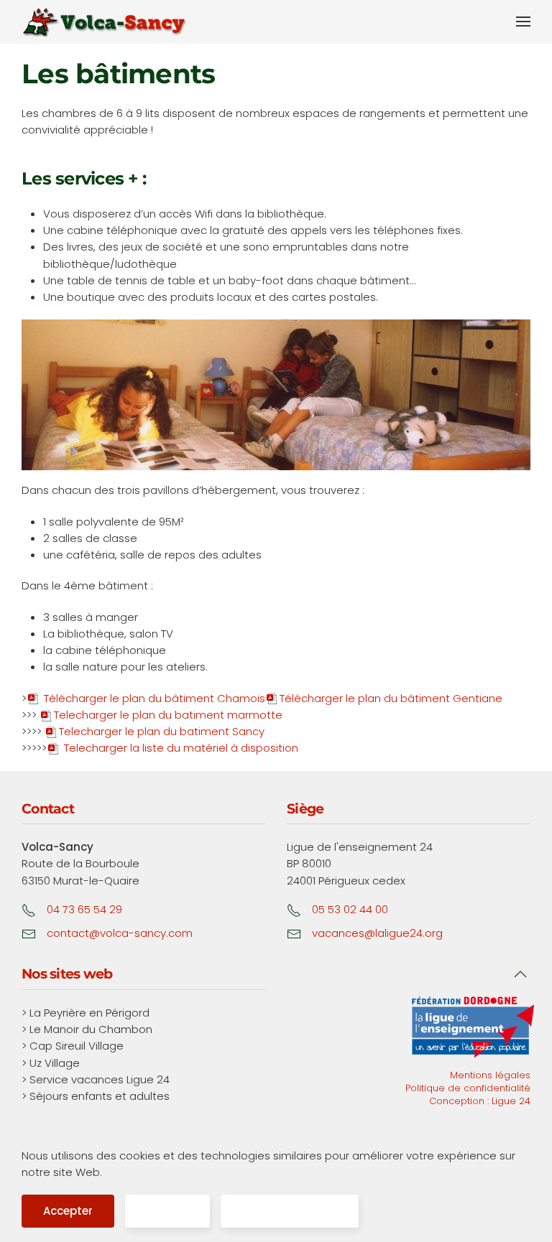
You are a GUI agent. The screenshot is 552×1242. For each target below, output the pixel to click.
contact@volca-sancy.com (120, 932)
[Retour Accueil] (104, 22)
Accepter (68, 1210)
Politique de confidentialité (467, 1088)
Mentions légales (490, 1075)
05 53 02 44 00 (350, 909)
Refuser (167, 1210)
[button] (523, 21)
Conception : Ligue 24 (479, 1101)
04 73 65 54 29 (84, 909)
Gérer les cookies (289, 1210)
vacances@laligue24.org (377, 932)
